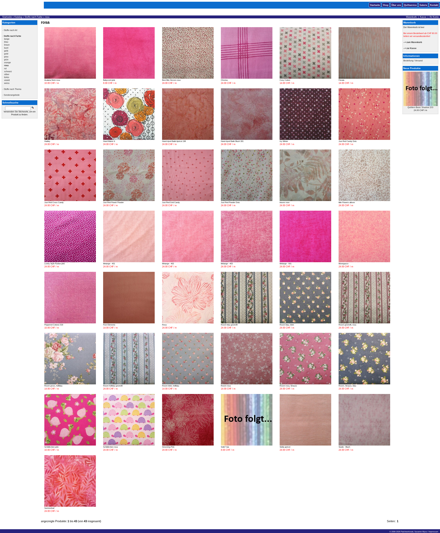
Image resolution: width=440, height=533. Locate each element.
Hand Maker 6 (109, 141)
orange (7, 62)
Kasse (423, 17)
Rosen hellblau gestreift (113, 386)
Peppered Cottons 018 (53, 325)
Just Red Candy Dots (348, 141)
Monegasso (343, 264)
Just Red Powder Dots (230, 202)
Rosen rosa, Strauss (288, 386)
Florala (341, 80)
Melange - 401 (109, 264)
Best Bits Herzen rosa (171, 80)
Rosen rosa (226, 386)
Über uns (396, 5)
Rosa (164, 325)
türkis (6, 77)
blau (6, 42)
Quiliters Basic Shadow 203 (420, 107)
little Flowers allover (347, 202)
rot (5, 68)
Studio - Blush (344, 447)
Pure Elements (109, 325)
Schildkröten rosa (110, 447)
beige (6, 39)
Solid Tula (225, 447)
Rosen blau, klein (287, 325)
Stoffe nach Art (10, 30)
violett (7, 80)
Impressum (433, 532)
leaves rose (284, 202)
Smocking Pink (168, 447)
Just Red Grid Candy (171, 202)
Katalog (18, 17)
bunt (6, 48)
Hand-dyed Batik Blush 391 (232, 141)
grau (6, 56)
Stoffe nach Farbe (33, 17)
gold (6, 54)
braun (7, 45)
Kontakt (434, 5)
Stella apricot (285, 447)
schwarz (8, 71)
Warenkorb (411, 17)
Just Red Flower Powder (113, 202)
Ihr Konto (434, 17)
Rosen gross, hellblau (53, 386)
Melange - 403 (227, 264)
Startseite (375, 5)
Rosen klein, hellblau (170, 386)
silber (6, 74)
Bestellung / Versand (413, 60)
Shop (385, 5)
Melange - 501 (286, 264)
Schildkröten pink (51, 447)
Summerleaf (49, 508)
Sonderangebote (12, 95)
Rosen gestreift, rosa (347, 325)
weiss (6, 83)
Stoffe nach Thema (12, 89)
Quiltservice (410, 5)
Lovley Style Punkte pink (54, 264)
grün (6, 59)
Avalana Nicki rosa (52, 80)
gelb (6, 51)
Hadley (47, 141)
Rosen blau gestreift (229, 325)
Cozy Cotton (285, 80)
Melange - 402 (168, 264)
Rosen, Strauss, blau (347, 386)
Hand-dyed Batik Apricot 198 (174, 141)
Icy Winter (284, 141)
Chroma (224, 80)
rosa (47, 17)
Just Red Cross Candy (54, 202)
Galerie (423, 5)
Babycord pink (109, 80)
